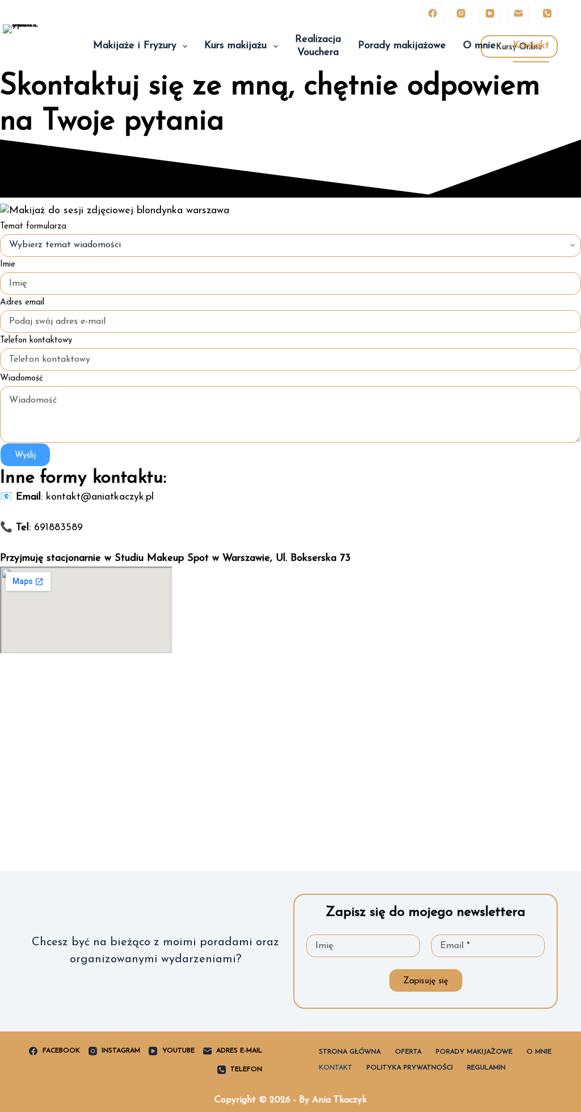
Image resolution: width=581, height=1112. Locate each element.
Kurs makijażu (235, 46)
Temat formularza (33, 226)
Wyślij (25, 455)
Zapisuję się (425, 981)
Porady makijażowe (402, 46)
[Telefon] (547, 13)
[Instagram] (461, 13)
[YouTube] (490, 13)
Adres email (22, 302)
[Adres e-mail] (518, 13)
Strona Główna (350, 1051)
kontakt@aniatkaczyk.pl (100, 497)
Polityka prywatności (410, 1067)
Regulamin (486, 1067)
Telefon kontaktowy (36, 340)
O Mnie (539, 1051)
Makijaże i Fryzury (134, 46)
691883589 (58, 528)
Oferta (408, 1051)
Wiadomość (21, 378)
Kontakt (531, 46)
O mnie (479, 46)
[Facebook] (433, 13)
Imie (7, 264)
